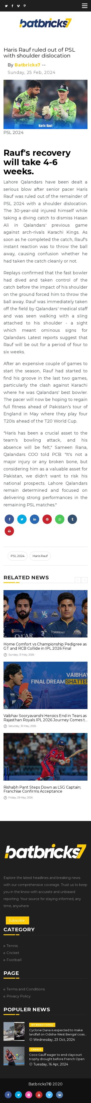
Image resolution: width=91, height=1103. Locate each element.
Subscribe (17, 920)
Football (14, 960)
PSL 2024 (17, 556)
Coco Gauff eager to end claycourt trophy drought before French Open (56, 1057)
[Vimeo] (18, 6)
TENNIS (36, 1049)
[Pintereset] (24, 6)
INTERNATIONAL (42, 1024)
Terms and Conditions (26, 989)
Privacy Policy (19, 996)
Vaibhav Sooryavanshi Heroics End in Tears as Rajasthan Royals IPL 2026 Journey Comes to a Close (45, 718)
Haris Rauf (40, 556)
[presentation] (78, 580)
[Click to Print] (9, 531)
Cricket (13, 952)
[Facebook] (12, 6)
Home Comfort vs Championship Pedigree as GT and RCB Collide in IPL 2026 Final (45, 646)
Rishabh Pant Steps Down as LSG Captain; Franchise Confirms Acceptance (42, 789)
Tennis (12, 945)
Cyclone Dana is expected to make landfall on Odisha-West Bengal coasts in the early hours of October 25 (58, 1032)
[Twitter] (6, 6)
